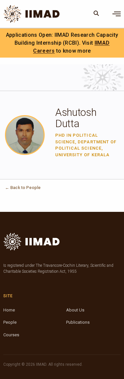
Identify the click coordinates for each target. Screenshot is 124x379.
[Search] (96, 14)
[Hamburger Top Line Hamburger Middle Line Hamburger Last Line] (116, 14)
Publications (78, 322)
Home (9, 310)
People (10, 322)
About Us (75, 310)
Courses (11, 334)
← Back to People (23, 187)
